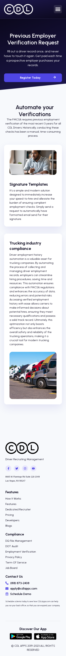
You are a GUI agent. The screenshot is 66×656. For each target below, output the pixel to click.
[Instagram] (25, 468)
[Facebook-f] (8, 468)
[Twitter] (17, 468)
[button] (58, 9)
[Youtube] (33, 468)
